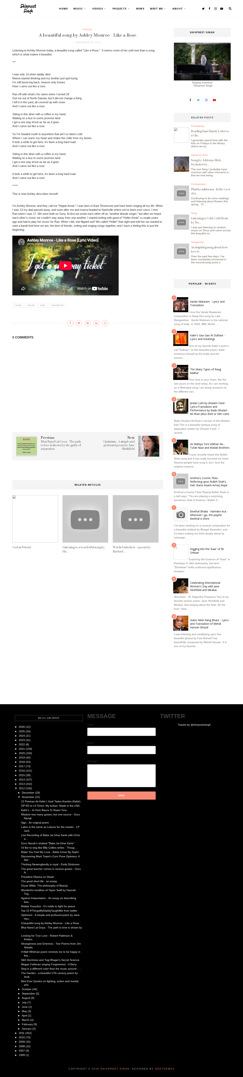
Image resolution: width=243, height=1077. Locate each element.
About (177, 8)
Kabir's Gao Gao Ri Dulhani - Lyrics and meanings (207, 337)
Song (43, 305)
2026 (22, 726)
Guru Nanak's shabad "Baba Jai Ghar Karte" (47, 843)
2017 (22, 766)
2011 (21, 1033)
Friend (87, 29)
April (24, 1015)
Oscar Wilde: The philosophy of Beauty (44, 885)
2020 (22, 753)
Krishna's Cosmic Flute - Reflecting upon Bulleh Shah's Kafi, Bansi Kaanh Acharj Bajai (208, 481)
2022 (22, 744)
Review (31, 305)
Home (63, 8)
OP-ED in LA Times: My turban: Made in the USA (50, 805)
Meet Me (156, 8)
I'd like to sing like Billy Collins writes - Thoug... (49, 847)
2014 (22, 779)
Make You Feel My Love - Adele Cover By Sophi (50, 852)
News (140, 8)
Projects (120, 8)
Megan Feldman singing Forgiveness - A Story (49, 964)
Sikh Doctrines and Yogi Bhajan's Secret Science (50, 959)
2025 (22, 731)
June (25, 1006)
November (28, 797)
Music (78, 8)
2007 (22, 1050)
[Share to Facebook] (70, 323)
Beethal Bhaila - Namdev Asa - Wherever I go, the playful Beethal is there (209, 515)
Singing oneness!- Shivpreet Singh (202, 84)
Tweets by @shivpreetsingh (194, 724)
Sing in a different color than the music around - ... (51, 968)
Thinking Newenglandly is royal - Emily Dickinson (50, 864)
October (27, 989)
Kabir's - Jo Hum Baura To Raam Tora (44, 810)
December (28, 792)
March (25, 1019)
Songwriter (57, 305)
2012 (22, 788)
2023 (22, 740)
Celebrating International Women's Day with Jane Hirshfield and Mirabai (205, 586)
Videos (97, 8)
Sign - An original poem (35, 822)
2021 (22, 748)
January (27, 1028)
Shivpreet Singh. (115, 1069)
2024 (22, 735)
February (27, 1024)
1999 (22, 1055)
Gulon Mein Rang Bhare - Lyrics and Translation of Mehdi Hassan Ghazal (209, 623)
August (26, 997)
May (24, 1011)
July (24, 1002)
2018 (22, 761)
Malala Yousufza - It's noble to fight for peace (48, 906)
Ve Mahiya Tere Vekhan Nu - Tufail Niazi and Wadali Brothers (210, 445)
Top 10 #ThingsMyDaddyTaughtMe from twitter (49, 910)
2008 (22, 1046)
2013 (22, 783)
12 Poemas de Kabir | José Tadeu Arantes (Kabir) (50, 801)
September (28, 993)
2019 (22, 757)
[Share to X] (79, 323)
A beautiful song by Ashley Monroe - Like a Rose (50, 923)
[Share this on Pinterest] (88, 323)
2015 (22, 775)
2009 (22, 1041)
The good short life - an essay (39, 881)
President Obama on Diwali (37, 876)
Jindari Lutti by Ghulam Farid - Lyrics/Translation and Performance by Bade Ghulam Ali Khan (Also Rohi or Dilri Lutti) (209, 408)
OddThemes (165, 1069)
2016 (22, 770)
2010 (22, 1037)
